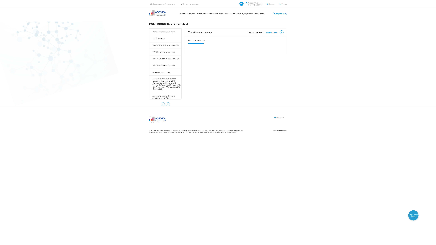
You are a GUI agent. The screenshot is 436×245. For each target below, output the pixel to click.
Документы (247, 13)
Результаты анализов (230, 13)
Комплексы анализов (207, 13)
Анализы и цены (187, 13)
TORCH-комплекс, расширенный (165, 59)
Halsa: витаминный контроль (164, 32)
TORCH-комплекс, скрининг (163, 65)
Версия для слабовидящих (163, 4)
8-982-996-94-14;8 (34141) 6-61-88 (255, 4)
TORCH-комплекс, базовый (163, 52)
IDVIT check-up (158, 39)
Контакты (260, 13)
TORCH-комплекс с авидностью (165, 45)
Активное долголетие (161, 72)
